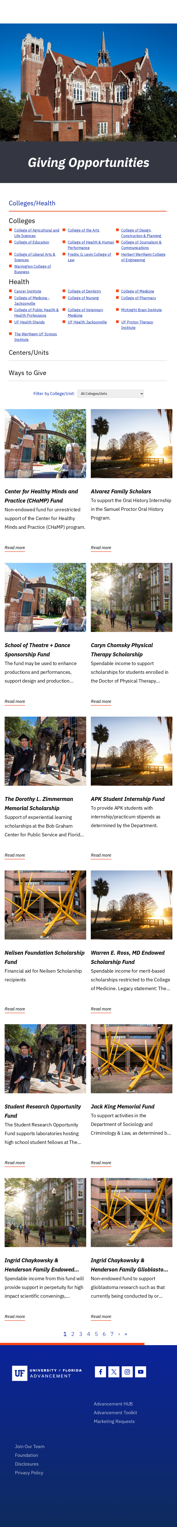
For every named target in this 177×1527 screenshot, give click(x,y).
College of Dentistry (84, 291)
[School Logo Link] (47, 1373)
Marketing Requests (114, 1421)
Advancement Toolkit (115, 1412)
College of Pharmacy (138, 298)
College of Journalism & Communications (141, 245)
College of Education (31, 242)
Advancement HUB (113, 1404)
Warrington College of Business (32, 269)
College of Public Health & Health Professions (36, 313)
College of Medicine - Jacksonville (32, 301)
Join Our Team (30, 1446)
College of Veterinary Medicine (85, 313)
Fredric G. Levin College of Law (89, 257)
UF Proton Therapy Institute (137, 325)
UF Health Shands (29, 322)
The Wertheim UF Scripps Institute (35, 337)
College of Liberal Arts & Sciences (34, 257)
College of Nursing (83, 298)
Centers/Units (29, 352)
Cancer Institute (27, 291)
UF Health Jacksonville (87, 322)
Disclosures (27, 1464)
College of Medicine (137, 291)
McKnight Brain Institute (141, 310)
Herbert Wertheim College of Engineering (143, 257)
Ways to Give (27, 372)
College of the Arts (83, 230)
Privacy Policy (29, 1472)
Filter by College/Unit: (54, 393)
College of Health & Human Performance (91, 245)
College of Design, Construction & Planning (141, 233)
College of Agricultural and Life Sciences (36, 233)
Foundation (26, 1455)
